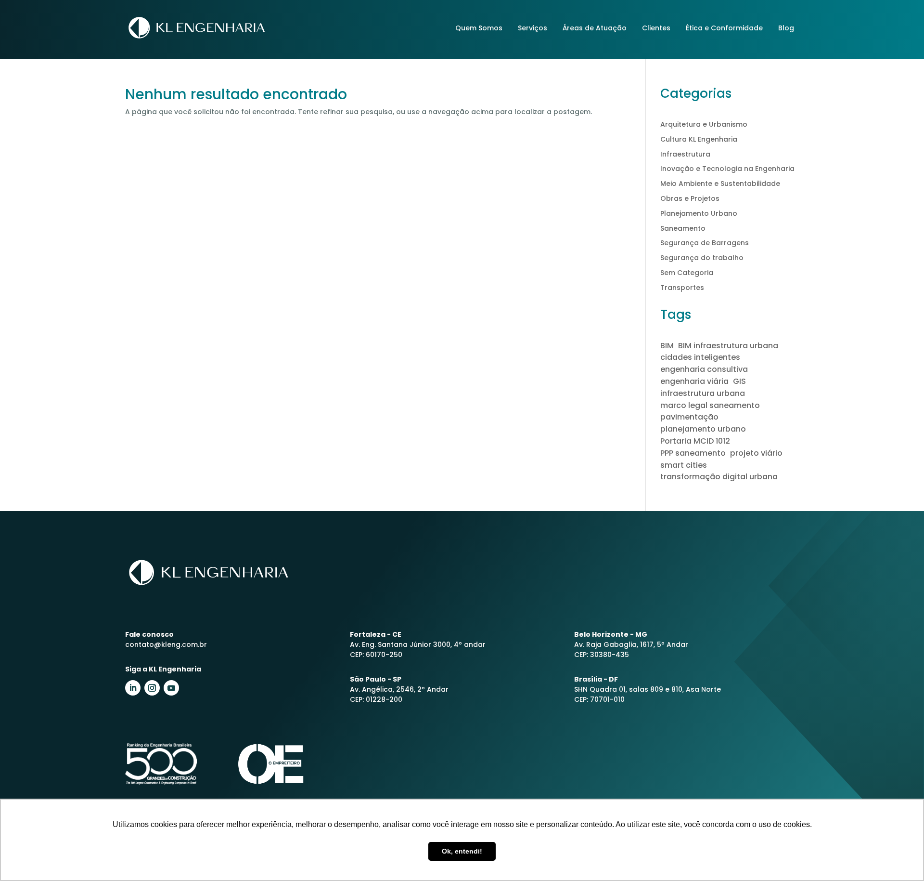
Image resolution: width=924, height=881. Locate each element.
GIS (739, 381)
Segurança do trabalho (702, 258)
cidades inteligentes (700, 357)
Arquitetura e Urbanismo (703, 124)
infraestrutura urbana (702, 393)
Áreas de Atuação (595, 28)
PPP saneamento (693, 453)
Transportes (682, 287)
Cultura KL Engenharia (698, 139)
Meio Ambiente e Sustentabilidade (720, 183)
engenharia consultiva (704, 369)
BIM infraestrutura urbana (728, 345)
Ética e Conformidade (724, 28)
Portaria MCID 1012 (695, 441)
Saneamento (683, 228)
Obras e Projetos (689, 198)
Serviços (532, 28)
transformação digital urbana (719, 476)
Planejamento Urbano (698, 213)
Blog (786, 28)
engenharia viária (694, 381)
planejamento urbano (703, 428)
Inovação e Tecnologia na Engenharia (727, 168)
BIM (667, 345)
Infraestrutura (685, 154)
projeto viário (756, 453)
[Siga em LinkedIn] (133, 688)
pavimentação (689, 416)
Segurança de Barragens (704, 243)
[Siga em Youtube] (171, 688)
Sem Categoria (686, 272)
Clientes (656, 28)
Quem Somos (478, 28)
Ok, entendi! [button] (462, 851)
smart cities (683, 465)
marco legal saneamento (710, 405)
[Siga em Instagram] (152, 688)
